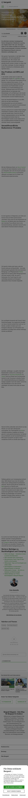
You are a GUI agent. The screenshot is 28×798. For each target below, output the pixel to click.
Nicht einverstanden (14, 791)
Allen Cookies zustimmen (14, 787)
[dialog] (14, 781)
